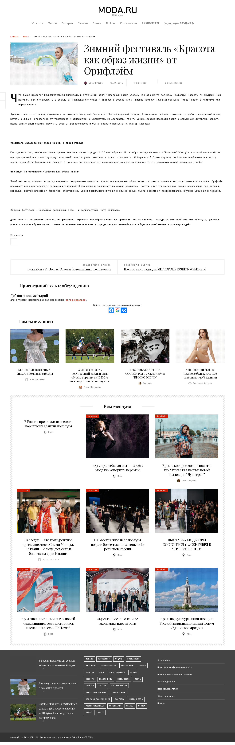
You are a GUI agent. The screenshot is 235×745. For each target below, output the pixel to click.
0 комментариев (173, 82)
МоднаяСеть (133, 659)
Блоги (52, 23)
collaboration (119, 686)
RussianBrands (117, 672)
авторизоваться (76, 299)
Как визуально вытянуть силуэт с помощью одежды (35, 371)
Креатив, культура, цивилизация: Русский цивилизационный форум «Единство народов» (187, 623)
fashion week (118, 692)
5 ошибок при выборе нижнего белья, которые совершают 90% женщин (200, 373)
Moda (101, 672)
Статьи (83, 23)
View (33, 346)
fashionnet (104, 659)
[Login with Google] (117, 310)
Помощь (161, 703)
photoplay (91, 666)
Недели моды (105, 679)
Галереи (67, 23)
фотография (115, 706)
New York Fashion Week (98, 699)
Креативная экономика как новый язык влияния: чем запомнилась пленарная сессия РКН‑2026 (48, 623)
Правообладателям (167, 688)
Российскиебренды (95, 706)
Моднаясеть (124, 679)
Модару (133, 672)
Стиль (97, 23)
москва (141, 706)
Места (138, 679)
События (90, 672)
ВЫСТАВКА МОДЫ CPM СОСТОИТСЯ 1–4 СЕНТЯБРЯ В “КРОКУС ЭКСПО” (145, 373)
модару (118, 659)
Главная (14, 36)
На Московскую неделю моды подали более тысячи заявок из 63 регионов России (117, 544)
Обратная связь (166, 695)
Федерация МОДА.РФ (179, 23)
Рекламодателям (166, 681)
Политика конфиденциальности (174, 667)
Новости (37, 23)
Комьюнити (128, 23)
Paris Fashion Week (96, 692)
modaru (89, 659)
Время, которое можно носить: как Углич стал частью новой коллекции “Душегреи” (186, 470)
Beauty (89, 713)
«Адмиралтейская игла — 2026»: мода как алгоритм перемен (117, 467)
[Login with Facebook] (111, 310)
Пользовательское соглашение (174, 674)
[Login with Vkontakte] (124, 310)
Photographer (109, 666)
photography (127, 666)
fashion (90, 686)
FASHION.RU (150, 23)
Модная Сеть (136, 699)
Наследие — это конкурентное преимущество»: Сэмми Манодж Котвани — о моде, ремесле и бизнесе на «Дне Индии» (48, 547)
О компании (163, 660)
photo (143, 666)
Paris (101, 713)
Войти (110, 23)
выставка (119, 699)
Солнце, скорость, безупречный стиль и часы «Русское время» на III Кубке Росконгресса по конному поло (90, 375)
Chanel (129, 706)
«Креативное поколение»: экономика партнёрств (117, 621)
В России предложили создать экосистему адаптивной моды (48, 423)
